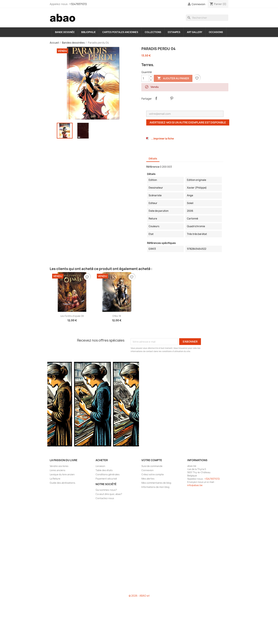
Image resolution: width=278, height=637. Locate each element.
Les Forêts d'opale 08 (72, 315)
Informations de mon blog (155, 486)
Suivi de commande (151, 466)
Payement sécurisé (106, 478)
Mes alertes (147, 478)
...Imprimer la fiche (162, 138)
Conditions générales (108, 474)
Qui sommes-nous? (106, 489)
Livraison (100, 466)
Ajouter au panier (173, 78)
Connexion (147, 470)
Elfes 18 (117, 315)
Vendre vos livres (59, 466)
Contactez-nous (105, 498)
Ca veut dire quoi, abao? (109, 494)
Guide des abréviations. (63, 482)
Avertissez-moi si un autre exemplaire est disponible (188, 122)
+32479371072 (78, 4)
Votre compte (151, 460)
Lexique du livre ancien (62, 474)
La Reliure (55, 478)
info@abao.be (195, 485)
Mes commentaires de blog (156, 482)
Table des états (104, 470)
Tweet (164, 98)
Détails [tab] (153, 158)
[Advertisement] (139, 548)
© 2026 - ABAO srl (139, 595)
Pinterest (171, 98)
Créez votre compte (152, 474)
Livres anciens (57, 470)
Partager (156, 98)
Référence (152, 166)
